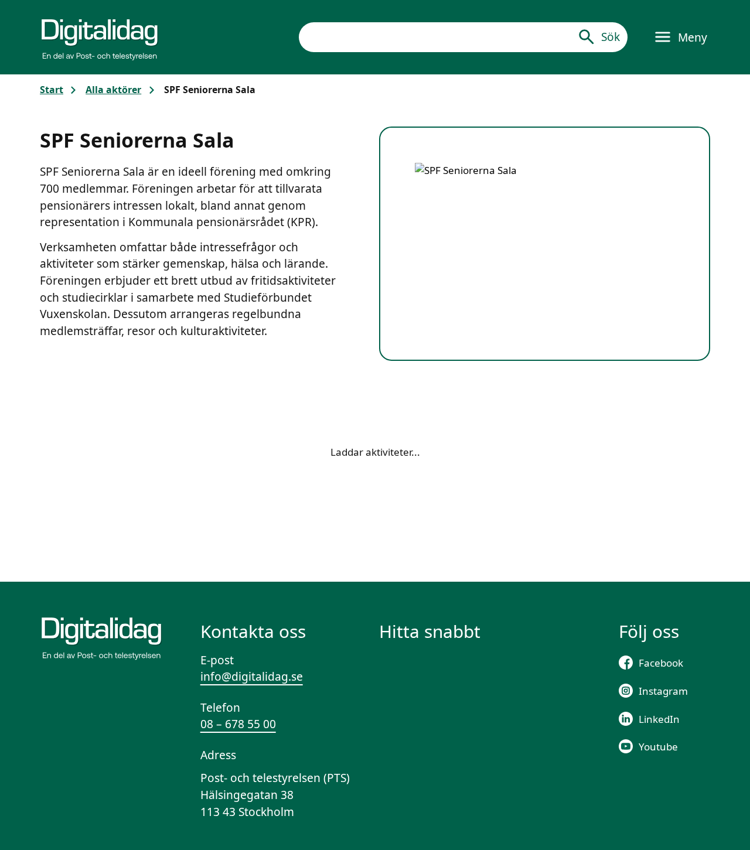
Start (51, 89)
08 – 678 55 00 (238, 724)
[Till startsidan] (99, 36)
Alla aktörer (113, 89)
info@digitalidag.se (251, 676)
